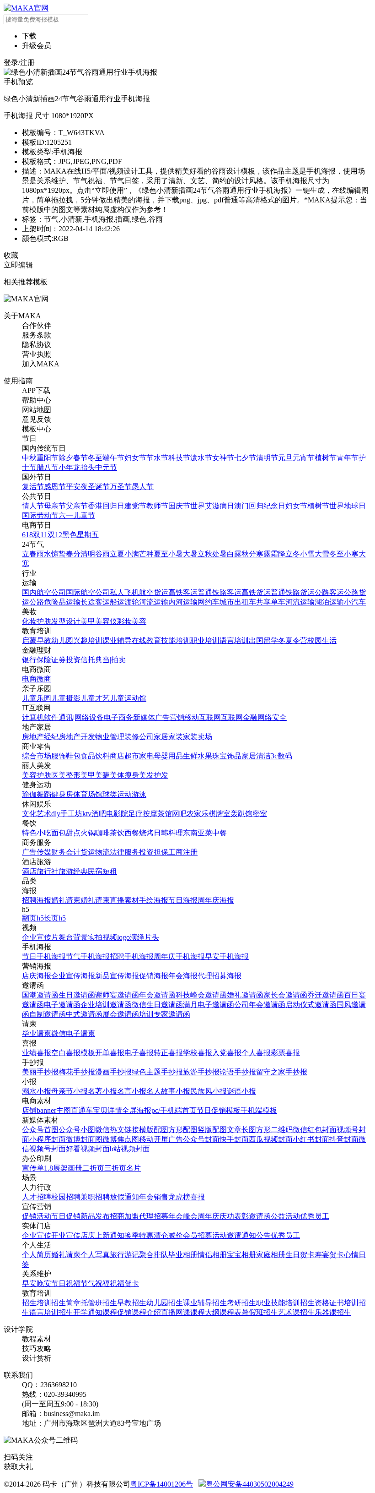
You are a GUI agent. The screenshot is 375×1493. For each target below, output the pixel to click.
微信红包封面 (315, 1129)
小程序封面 (47, 1139)
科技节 (179, 458)
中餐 (219, 833)
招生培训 (36, 1303)
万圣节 (121, 486)
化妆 (29, 621)
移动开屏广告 (161, 1139)
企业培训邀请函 (106, 1004)
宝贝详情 (107, 1110)
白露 (234, 554)
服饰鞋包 (65, 756)
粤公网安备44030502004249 (250, 1484)
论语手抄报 (238, 1072)
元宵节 (304, 458)
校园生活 (322, 640)
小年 (66, 467)
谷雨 (102, 554)
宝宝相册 (241, 1255)
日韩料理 (168, 833)
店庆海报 (36, 976)
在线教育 (146, 640)
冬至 (95, 458)
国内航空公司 (44, 592)
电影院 (117, 813)
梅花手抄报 (77, 1072)
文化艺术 (36, 813)
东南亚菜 (197, 833)
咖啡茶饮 (109, 833)
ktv (86, 813)
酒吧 (98, 813)
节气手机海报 (88, 956)
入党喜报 (226, 1053)
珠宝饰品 (226, 756)
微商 (44, 679)
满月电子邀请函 (208, 1004)
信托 (87, 660)
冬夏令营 (292, 640)
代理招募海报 (219, 976)
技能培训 (175, 640)
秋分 (248, 554)
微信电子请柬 (73, 1033)
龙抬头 (84, 467)
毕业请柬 (36, 1033)
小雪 (307, 554)
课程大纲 (205, 1312)
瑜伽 (29, 794)
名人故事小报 (168, 1091)
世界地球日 (347, 506)
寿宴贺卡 (329, 1255)
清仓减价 (168, 1235)
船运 (117, 602)
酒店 (29, 871)
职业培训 (205, 640)
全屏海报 (136, 1110)
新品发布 (95, 1216)
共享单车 (270, 602)
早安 (29, 1283)
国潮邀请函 (40, 995)
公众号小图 (77, 1129)
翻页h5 (33, 918)
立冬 (292, 554)
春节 (80, 458)
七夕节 (245, 458)
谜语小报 (241, 1091)
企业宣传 (36, 1235)
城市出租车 (238, 602)
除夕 (66, 458)
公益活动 (285, 1216)
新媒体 (144, 717)
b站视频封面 (130, 1149)
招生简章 (65, 1303)
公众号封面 (201, 1139)
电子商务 (118, 717)
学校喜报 (197, 1053)
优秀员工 (314, 1216)
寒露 (263, 554)
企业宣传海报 (73, 976)
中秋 (29, 458)
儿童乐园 (36, 698)
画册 (75, 1168)
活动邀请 (226, 1235)
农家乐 (198, 813)
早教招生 (131, 1303)
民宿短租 (102, 871)
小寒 (351, 554)
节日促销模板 (219, 1110)
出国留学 (263, 640)
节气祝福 (95, 1283)
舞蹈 (44, 794)
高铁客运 (183, 592)
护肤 (44, 621)
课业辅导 (117, 640)
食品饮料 (95, 756)
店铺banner (39, 1110)
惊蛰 (58, 554)
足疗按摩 (142, 813)
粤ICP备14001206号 (161, 1484)
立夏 (117, 554)
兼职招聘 (95, 1197)
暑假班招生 (259, 1312)
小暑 (175, 554)
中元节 (106, 467)
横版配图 (153, 1129)
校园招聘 (65, 1197)
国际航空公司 (88, 592)
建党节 (135, 506)
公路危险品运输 (54, 602)
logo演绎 (131, 937)
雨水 (44, 554)
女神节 (223, 458)
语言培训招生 (51, 1312)
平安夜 (77, 486)
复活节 (33, 486)
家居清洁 (256, 756)
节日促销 (65, 1216)
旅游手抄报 (201, 1072)
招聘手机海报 (132, 956)
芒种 (146, 554)
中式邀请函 (84, 1014)
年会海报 (183, 976)
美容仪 (106, 621)
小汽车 (355, 602)
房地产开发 (77, 737)
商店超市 (124, 756)
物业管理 (109, 737)
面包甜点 (65, 833)
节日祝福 (65, 1283)
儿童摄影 (65, 698)
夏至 (161, 554)
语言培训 (234, 640)
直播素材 (124, 900)
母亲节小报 (69, 1091)
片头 (152, 937)
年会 (146, 1197)
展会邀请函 (120, 1014)
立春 (29, 554)
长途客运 (95, 602)
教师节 (157, 506)
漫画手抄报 (113, 1072)
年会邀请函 (157, 995)
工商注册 (183, 852)
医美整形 (65, 775)
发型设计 (65, 621)
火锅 (87, 833)
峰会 (190, 1216)
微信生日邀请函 (157, 1004)
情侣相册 (212, 1255)
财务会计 (65, 852)
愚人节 (143, 486)
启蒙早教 (36, 640)
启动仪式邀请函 (311, 1004)
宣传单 (33, 1168)
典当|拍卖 (110, 660)
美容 (139, 621)
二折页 (93, 1168)
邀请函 (260, 1216)
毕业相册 (183, 1255)
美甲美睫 (95, 775)
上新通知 (109, 1235)
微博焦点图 (120, 1139)
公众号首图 (40, 1129)
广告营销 (169, 717)
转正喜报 (168, 1053)
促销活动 (36, 1216)
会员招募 (197, 1235)
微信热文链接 (117, 1129)
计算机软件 (40, 717)
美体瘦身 (124, 775)
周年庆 (209, 1216)
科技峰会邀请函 (201, 995)
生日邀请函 (77, 995)
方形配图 (183, 1129)
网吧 (179, 813)
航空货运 (153, 592)
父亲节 (77, 506)
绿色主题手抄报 (157, 1072)
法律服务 (124, 852)
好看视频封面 (88, 1149)
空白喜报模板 (73, 1053)
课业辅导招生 (205, 1303)
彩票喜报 (285, 1053)
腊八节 (48, 467)
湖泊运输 (329, 602)
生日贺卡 (300, 1255)
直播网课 (175, 1312)
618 (27, 535)
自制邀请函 (47, 1014)
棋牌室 (219, 813)
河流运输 (153, 602)
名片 (133, 1168)
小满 (131, 554)
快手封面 (234, 1139)
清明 (87, 554)
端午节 (113, 458)
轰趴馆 (241, 813)
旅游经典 (73, 871)
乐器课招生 (333, 1312)
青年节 (348, 458)
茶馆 (164, 813)
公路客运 (329, 592)
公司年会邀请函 (259, 1004)
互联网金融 (239, 717)
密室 (259, 813)
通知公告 (256, 1235)
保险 (44, 660)
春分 (73, 554)
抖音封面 (344, 1139)
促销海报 (153, 976)
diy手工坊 (66, 813)
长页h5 (55, 918)
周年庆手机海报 (179, 956)
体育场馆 (87, 794)
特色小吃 (36, 833)
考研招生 (241, 1303)
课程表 (230, 1312)
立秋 (205, 554)
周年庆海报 (216, 900)
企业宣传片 (40, 937)
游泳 (139, 794)
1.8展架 (56, 1168)
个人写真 (95, 1255)
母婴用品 (168, 756)
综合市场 (36, 756)
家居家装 (168, 737)
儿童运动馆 (128, 698)
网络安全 (272, 717)
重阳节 (48, 458)
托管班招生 (98, 1303)
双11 (40, 535)
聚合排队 (153, 1255)
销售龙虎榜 (172, 1197)
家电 (146, 756)
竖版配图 (212, 1129)
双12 (55, 535)
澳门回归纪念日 (259, 506)
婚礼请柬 (65, 900)
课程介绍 (146, 1312)
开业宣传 (65, 1235)
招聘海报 (36, 900)
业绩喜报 (36, 1053)
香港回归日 (106, 506)
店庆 (87, 1235)
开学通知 (87, 1312)
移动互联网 (202, 717)
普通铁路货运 (293, 592)
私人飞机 (124, 592)
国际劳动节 (40, 515)
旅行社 (48, 871)
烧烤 (146, 833)
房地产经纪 (40, 737)
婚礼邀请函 (245, 995)
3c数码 (281, 756)
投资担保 (153, 852)
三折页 (115, 1168)
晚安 (44, 1283)
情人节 (33, 506)
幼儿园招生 (164, 1303)
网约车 (209, 602)
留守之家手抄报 (281, 1072)
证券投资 (65, 660)
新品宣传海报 (117, 976)
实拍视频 (102, 937)
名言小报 (131, 1091)
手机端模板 (259, 1110)
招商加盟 (124, 1216)
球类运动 (117, 794)
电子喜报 (139, 1053)
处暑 (219, 554)
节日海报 (183, 900)
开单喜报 (109, 1053)
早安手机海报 (227, 956)
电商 (29, 679)
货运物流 (95, 852)
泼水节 (201, 458)
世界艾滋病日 (212, 506)
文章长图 (241, 1129)
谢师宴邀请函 (117, 995)
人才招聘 (36, 1197)
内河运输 (183, 602)
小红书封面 (311, 1139)
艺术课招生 (296, 1312)
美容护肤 (36, 775)
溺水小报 (36, 1091)
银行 (29, 660)
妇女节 (135, 458)
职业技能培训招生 (285, 1303)
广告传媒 (36, 852)
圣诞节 (99, 486)
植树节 (326, 458)
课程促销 (117, 1312)
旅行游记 (124, 1255)
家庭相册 (270, 1255)
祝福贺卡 (124, 1283)
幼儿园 (62, 640)
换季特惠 (139, 1235)
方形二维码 (274, 1129)
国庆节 (179, 506)
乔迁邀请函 (325, 995)
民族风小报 (208, 1091)
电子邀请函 (62, 1004)
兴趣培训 (87, 640)
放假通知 (124, 1197)
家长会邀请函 (285, 995)
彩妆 (124, 621)
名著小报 (102, 1091)
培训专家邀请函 (164, 1014)
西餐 (131, 833)
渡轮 (131, 602)
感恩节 (55, 486)
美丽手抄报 (40, 1072)
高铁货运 (256, 592)
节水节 (157, 458)
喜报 (197, 1197)
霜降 (278, 554)
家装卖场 (197, 737)
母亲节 (55, 506)
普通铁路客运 (219, 592)
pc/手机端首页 (174, 1110)
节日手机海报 (44, 956)
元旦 (285, 458)
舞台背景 (73, 937)
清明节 (267, 458)
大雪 (322, 554)
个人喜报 (256, 1053)
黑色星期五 (80, 535)
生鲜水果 (197, 756)
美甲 (87, 621)
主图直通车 (74, 1110)
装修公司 (139, 737)
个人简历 (36, 1255)
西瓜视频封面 (271, 1139)
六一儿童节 (77, 515)
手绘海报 (153, 900)
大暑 (190, 554)
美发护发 (153, 775)
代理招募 (153, 1216)
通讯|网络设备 (81, 717)
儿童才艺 (95, 698)
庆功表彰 (234, 1216)
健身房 (62, 794)
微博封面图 (84, 1139)
